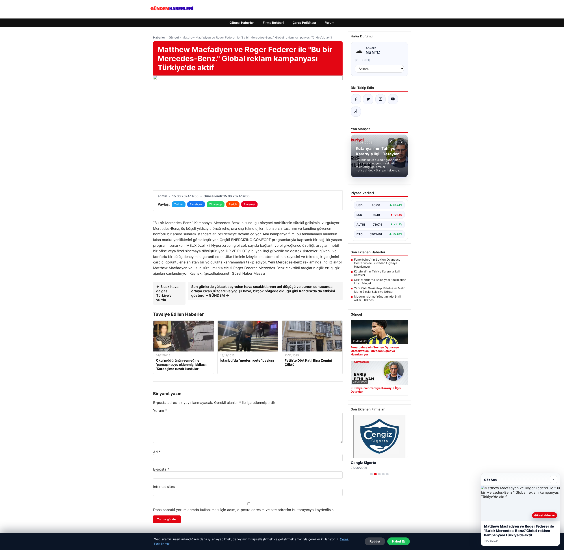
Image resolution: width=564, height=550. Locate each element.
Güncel (174, 37)
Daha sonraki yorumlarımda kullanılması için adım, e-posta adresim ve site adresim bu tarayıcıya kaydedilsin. (243, 510)
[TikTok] (356, 112)
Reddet (374, 541)
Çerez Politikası (304, 22)
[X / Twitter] (368, 99)
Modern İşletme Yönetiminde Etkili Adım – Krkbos (377, 298)
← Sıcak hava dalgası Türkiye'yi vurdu (167, 293)
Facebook (196, 204)
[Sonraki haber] (400, 141)
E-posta (161, 469)
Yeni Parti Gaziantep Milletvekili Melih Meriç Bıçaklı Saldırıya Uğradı (379, 289)
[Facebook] (356, 99)
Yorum (160, 410)
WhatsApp (215, 204)
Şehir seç (363, 60)
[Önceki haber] (391, 141)
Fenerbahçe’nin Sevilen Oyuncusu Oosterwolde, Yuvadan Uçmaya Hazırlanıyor (377, 263)
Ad (157, 452)
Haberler (159, 37)
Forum (329, 22)
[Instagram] (380, 99)
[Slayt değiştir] (371, 474)
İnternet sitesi (164, 486)
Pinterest (249, 204)
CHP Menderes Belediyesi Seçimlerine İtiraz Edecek (380, 281)
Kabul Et (398, 541)
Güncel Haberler (242, 22)
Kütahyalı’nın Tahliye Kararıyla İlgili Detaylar (377, 273)
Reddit (233, 204)
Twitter (178, 204)
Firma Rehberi (273, 22)
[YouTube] (393, 99)
